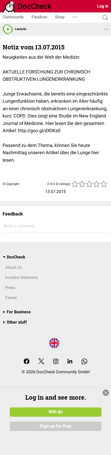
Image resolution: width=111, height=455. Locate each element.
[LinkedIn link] (70, 361)
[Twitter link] (41, 361)
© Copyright (11, 184)
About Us (13, 267)
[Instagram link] (56, 361)
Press (10, 287)
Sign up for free (55, 426)
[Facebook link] (26, 361)
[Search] (104, 18)
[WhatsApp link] (84, 361)
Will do (56, 411)
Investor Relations (21, 277)
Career (11, 297)
